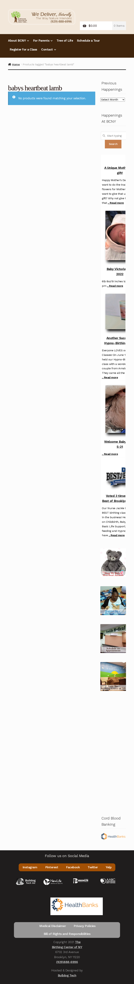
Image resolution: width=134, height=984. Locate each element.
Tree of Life (65, 40)
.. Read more (116, 202)
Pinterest (51, 867)
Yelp (108, 867)
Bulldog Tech (67, 975)
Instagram (30, 867)
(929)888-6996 (67, 962)
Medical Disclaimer (52, 926)
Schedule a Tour (88, 40)
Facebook (73, 867)
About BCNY (17, 40)
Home (16, 64)
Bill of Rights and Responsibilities (67, 934)
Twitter (93, 867)
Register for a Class (23, 49)
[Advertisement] (113, 752)
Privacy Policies (84, 926)
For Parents (41, 40)
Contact (47, 49)
